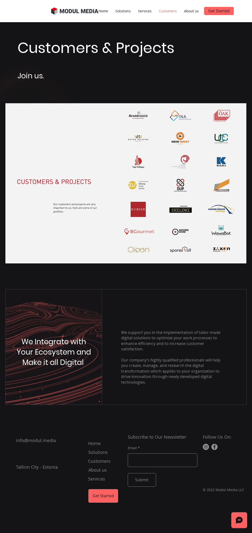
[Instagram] (206, 447)
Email (132, 448)
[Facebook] (214, 447)
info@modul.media (36, 440)
